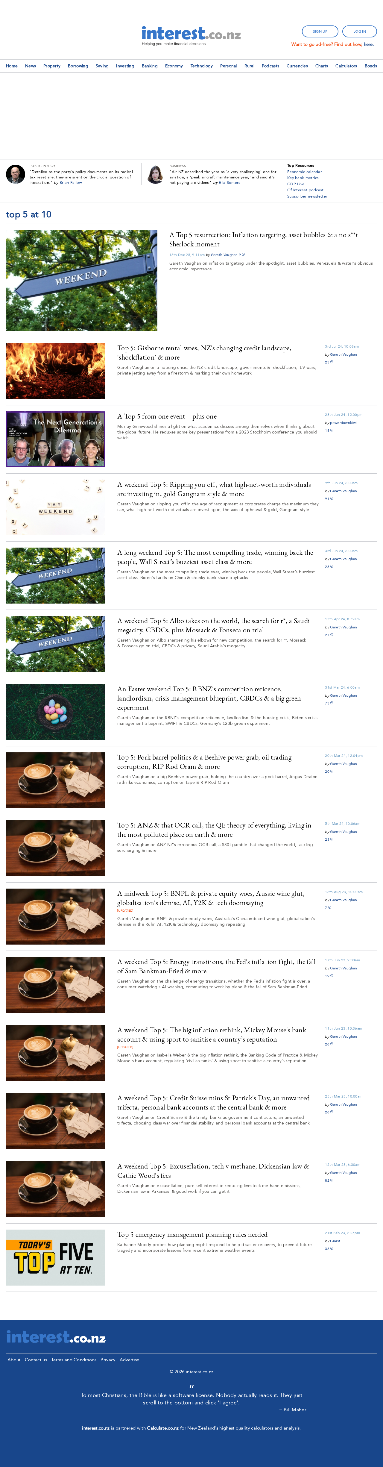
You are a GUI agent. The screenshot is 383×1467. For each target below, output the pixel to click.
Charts (321, 66)
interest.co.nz (96, 1428)
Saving (102, 66)
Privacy (108, 1360)
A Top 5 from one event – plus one (167, 416)
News (30, 66)
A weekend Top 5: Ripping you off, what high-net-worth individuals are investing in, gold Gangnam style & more (214, 489)
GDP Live (295, 184)
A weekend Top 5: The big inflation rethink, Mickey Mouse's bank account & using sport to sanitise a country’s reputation (211, 1034)
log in (359, 31)
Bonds (371, 66)
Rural (249, 66)
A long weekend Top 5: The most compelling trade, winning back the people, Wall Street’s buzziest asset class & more (215, 557)
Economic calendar (304, 172)
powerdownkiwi (343, 422)
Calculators (346, 66)
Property (51, 66)
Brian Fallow (71, 182)
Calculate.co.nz (163, 1428)
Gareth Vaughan (224, 254)
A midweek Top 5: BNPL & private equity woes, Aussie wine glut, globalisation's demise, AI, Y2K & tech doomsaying (211, 898)
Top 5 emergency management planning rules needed (192, 1234)
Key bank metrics (303, 178)
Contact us (36, 1360)
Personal (228, 66)
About (14, 1360)
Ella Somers (229, 182)
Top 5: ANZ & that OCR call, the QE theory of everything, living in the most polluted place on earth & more (214, 829)
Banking (150, 66)
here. (369, 44)
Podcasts (270, 66)
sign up (320, 31)
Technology (202, 66)
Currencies (297, 66)
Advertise (129, 1360)
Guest (335, 1241)
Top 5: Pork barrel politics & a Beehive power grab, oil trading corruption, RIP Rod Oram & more (204, 761)
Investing (125, 66)
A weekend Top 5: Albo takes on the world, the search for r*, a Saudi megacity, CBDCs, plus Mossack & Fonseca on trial (213, 625)
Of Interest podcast (305, 190)
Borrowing (78, 66)
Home (12, 66)
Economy (174, 66)
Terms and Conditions (73, 1360)
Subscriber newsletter (307, 196)
